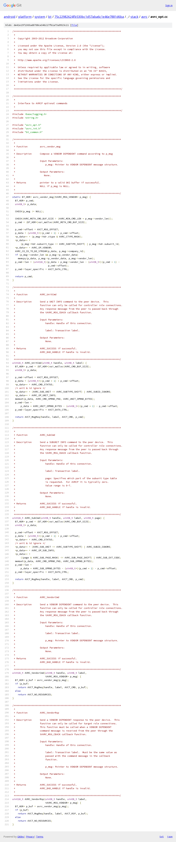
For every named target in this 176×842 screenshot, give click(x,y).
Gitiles (20, 836)
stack (134, 17)
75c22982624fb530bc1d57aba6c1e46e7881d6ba (89, 17)
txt (162, 836)
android (9, 17)
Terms (39, 836)
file (74, 25)
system (40, 17)
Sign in (169, 5)
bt (50, 17)
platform (25, 17)
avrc (144, 17)
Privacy (30, 836)
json (170, 836)
